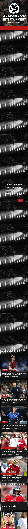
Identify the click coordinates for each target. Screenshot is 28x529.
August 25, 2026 (16, 402)
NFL (3, 448)
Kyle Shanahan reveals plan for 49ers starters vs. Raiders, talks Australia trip (13, 452)
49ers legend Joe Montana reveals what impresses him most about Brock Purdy (11, 478)
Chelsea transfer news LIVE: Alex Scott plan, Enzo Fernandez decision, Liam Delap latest (14, 374)
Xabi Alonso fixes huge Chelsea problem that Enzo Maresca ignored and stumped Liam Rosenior (14, 400)
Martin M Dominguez (7, 402)
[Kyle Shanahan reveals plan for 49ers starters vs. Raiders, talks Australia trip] (14, 441)
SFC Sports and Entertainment (14, 18)
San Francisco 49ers (10, 448)
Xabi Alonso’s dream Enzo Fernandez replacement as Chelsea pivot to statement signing (14, 426)
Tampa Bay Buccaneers (11, 500)
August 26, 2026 (14, 376)
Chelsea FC (5, 369)
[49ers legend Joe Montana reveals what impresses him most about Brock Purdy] (14, 467)
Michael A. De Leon (7, 454)
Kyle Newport (5, 508)
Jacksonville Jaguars (7, 527)
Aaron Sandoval (6, 376)
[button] (2, 28)
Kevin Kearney (6, 428)
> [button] (25, 28)
